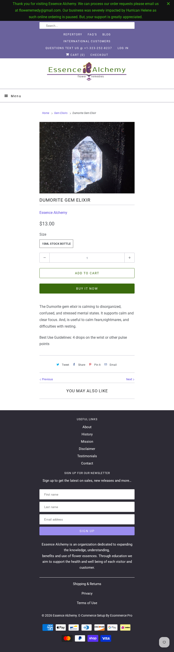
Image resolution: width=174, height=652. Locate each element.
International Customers (87, 41)
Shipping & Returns (87, 584)
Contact (87, 463)
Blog (106, 34)
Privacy (87, 593)
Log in (123, 48)
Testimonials (87, 456)
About (87, 427)
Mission (87, 442)
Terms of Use (87, 603)
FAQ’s (92, 34)
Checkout (99, 55)
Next (129, 379)
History (87, 434)
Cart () (77, 55)
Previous (47, 379)
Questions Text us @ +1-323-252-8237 (79, 48)
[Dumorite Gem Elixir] (87, 157)
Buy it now (87, 288)
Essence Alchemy (53, 212)
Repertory (72, 34)
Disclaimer (87, 449)
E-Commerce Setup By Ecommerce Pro (105, 615)
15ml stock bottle (56, 243)
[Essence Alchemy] (87, 73)
